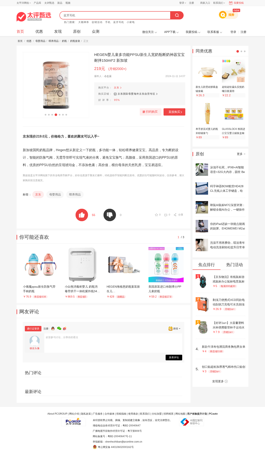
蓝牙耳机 (118, 22)
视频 (67, 2)
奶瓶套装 (75, 41)
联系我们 (145, 413)
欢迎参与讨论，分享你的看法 (62, 337)
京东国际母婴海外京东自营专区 (136, 93)
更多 (241, 154)
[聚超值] (34, 17)
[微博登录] (66, 327)
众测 (95, 31)
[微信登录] (60, 327)
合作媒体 (109, 413)
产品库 (37, 2)
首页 (20, 31)
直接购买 (174, 111)
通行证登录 (33, 328)
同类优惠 (204, 51)
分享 (180, 214)
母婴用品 (40, 41)
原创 (77, 31)
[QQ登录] (54, 327)
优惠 (39, 31)
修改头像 (35, 348)
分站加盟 (157, 413)
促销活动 (97, 22)
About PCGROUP (57, 413)
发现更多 (218, 381)
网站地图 (180, 413)
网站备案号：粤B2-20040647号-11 (112, 436)
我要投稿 (239, 2)
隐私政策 (86, 413)
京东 (116, 87)
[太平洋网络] (73, 420)
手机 (108, 22)
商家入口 (205, 2)
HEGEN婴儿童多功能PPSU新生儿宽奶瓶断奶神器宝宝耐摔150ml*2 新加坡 (139, 58)
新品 (59, 2)
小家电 (131, 22)
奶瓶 (64, 41)
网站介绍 (74, 413)
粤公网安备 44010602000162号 (116, 447)
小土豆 (108, 76)
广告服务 (98, 413)
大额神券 (83, 22)
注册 (191, 2)
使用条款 (133, 413)
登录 (181, 2)
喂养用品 (54, 41)
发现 (58, 31)
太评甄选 (49, 2)
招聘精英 (168, 413)
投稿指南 (121, 413)
